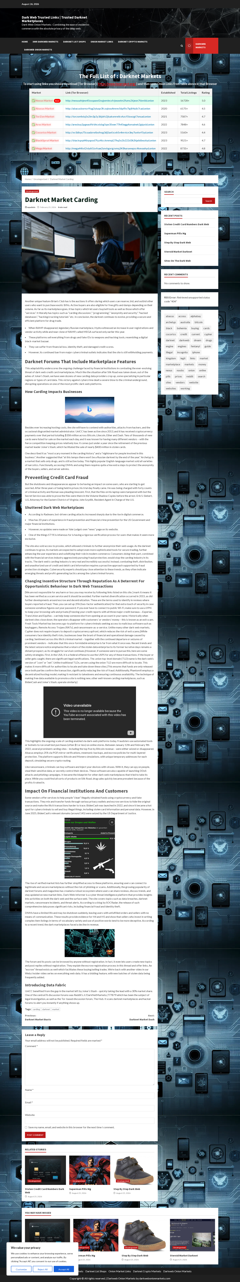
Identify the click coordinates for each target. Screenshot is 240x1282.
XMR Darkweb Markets (45, 41)
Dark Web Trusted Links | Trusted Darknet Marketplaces (54, 19)
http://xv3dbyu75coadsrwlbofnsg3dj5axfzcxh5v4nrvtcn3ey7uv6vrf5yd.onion (109, 132)
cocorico (171, 334)
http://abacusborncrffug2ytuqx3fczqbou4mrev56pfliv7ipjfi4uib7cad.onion (108, 108)
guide (208, 346)
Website (30, 1114)
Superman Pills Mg (89, 1170)
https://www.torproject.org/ (117, 84)
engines (182, 346)
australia (185, 322)
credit (183, 334)
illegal (169, 352)
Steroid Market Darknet (178, 251)
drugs (209, 340)
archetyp (171, 322)
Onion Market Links (102, 41)
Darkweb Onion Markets (38, 49)
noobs (180, 370)
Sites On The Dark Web (177, 260)
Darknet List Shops (74, 41)
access (182, 316)
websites (171, 388)
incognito (182, 352)
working (185, 388)
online (202, 370)
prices (178, 376)
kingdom (171, 358)
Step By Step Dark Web (133, 1170)
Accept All (63, 1269)
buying (195, 328)
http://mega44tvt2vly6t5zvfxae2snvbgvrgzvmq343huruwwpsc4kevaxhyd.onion (111, 148)
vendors (180, 382)
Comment (31, 1046)
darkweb (184, 340)
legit (182, 358)
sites (168, 382)
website (193, 382)
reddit (189, 376)
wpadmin (31, 207)
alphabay (196, 316)
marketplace (173, 364)
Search (169, 191)
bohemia (182, 328)
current (196, 334)
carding (36, 1009)
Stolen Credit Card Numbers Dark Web (45, 1170)
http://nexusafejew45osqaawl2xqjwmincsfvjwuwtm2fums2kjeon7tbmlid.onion (110, 100)
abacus (170, 316)
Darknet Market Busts (38, 1017)
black (169, 328)
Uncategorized (32, 191)
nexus (169, 370)
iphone (196, 352)
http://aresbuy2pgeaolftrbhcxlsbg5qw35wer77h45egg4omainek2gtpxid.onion (110, 124)
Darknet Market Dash (141, 1017)
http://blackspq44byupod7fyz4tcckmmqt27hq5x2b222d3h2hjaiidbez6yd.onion (111, 140)
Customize (21, 1269)
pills (168, 376)
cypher (208, 334)
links (192, 358)
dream (197, 340)
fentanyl (195, 346)
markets (189, 364)
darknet (46, 1009)
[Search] (182, 46)
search (201, 376)
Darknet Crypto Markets (132, 41)
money (202, 364)
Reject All (43, 1269)
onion (191, 370)
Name (29, 1089)
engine (169, 346)
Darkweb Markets (201, 45)
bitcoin (199, 322)
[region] (42, 1258)
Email (29, 1102)
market (55, 1009)
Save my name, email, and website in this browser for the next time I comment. (71, 1127)
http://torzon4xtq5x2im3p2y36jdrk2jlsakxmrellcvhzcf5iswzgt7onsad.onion (108, 116)
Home (25, 41)
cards (206, 328)
